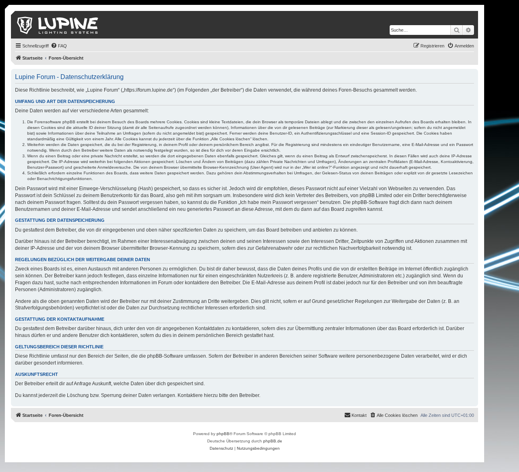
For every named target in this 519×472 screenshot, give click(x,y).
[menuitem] (59, 46)
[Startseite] (58, 24)
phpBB (223, 433)
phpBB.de (272, 441)
